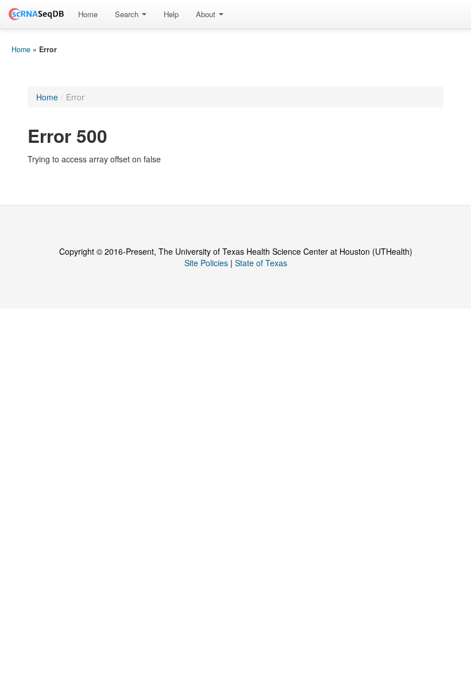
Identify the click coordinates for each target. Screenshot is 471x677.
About (207, 14)
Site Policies (206, 263)
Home (88, 14)
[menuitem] (88, 14)
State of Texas (261, 263)
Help (171, 14)
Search (128, 14)
